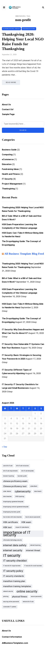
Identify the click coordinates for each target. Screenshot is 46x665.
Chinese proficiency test (15, 486)
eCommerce (8, 159)
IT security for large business (12, 566)
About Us (6, 104)
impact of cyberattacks (22, 527)
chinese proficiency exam (15, 481)
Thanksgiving (29, 28)
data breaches (7, 496)
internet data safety (14, 545)
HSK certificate (10, 522)
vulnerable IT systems (9, 607)
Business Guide (9, 149)
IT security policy (13, 570)
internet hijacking (35, 545)
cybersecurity (23, 491)
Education (7, 164)
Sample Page (8, 114)
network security (8, 591)
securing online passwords (11, 601)
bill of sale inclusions (22, 466)
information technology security (12, 540)
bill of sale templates (27, 471)
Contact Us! (7, 109)
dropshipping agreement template (13, 501)
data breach (37, 491)
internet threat (33, 550)
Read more (11, 82)
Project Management (12, 184)
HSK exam (26, 522)
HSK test (7, 527)
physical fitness (19, 596)
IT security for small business (33, 566)
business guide (22, 476)
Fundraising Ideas (11, 28)
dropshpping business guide (11, 512)
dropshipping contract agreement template (15, 507)
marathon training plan (14, 581)
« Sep (4, 447)
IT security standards (13, 576)
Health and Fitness (11, 174)
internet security (12, 550)
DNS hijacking (19, 496)
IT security (11, 555)
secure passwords (36, 596)
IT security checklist (15, 560)
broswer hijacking (8, 476)
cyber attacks (7, 491)
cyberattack (33, 486)
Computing (7, 154)
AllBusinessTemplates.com (15, 643)
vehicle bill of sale (28, 601)
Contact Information (12, 637)
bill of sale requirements (10, 471)
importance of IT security (17, 534)
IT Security (7, 179)
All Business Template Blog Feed (24, 253)
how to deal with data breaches (12, 517)
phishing (5, 596)
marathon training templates (17, 586)
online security (27, 591)
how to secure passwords (32, 517)
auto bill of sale (7, 466)
